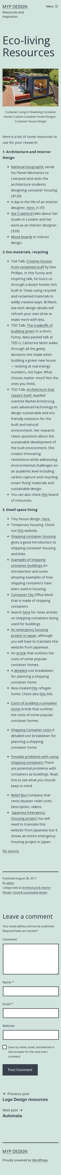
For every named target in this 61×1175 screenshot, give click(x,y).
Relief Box (19, 795)
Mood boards (21, 237)
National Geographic (27, 167)
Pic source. (11, 851)
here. (31, 207)
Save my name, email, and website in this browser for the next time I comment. (31, 1051)
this (45, 494)
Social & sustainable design (30, 892)
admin (10, 883)
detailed (20, 670)
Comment (10, 939)
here (26, 612)
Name (8, 982)
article (21, 653)
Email (8, 1004)
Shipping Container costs (31, 730)
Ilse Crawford (22, 213)
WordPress (40, 1160)
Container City (23, 594)
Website (9, 1026)
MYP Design (15, 6)
